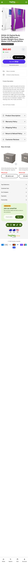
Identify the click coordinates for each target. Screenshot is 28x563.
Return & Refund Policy (14, 133)
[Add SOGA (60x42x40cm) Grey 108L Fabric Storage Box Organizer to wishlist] (16, 164)
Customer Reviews (12, 139)
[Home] (3, 559)
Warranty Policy (11, 122)
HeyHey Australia (16, 241)
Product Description (13, 116)
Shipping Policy (11, 128)
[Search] (10, 559)
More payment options (14, 65)
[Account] (24, 559)
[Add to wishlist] (23, 49)
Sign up (19, 217)
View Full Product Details (9, 104)
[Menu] (2, 2)
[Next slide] (25, 163)
